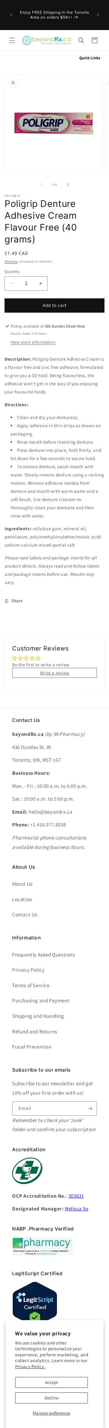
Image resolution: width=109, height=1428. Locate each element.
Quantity (12, 271)
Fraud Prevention (32, 1046)
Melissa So (76, 1208)
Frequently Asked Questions (43, 954)
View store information (33, 342)
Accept (51, 1382)
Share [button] (17, 600)
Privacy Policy (28, 969)
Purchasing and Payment (40, 1000)
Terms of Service (31, 985)
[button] (12, 40)
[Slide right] (67, 184)
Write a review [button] (54, 673)
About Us (22, 883)
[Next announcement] (97, 15)
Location (22, 899)
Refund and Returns (34, 1031)
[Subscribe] (90, 1108)
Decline (51, 1398)
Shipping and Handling (38, 1016)
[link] (42, 1254)
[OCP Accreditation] (27, 1187)
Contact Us (25, 914)
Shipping (11, 261)
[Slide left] (41, 184)
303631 (76, 1196)
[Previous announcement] (11, 15)
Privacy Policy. (30, 1366)
